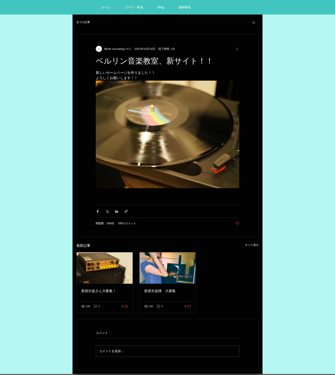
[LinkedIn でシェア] (116, 211)
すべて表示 (252, 245)
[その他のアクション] (237, 49)
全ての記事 (83, 22)
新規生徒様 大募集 (160, 291)
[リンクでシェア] (126, 211)
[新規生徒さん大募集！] (105, 268)
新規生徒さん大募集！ (98, 291)
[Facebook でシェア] (97, 211)
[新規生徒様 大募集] (168, 268)
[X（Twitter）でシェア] (107, 211)
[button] (254, 22)
